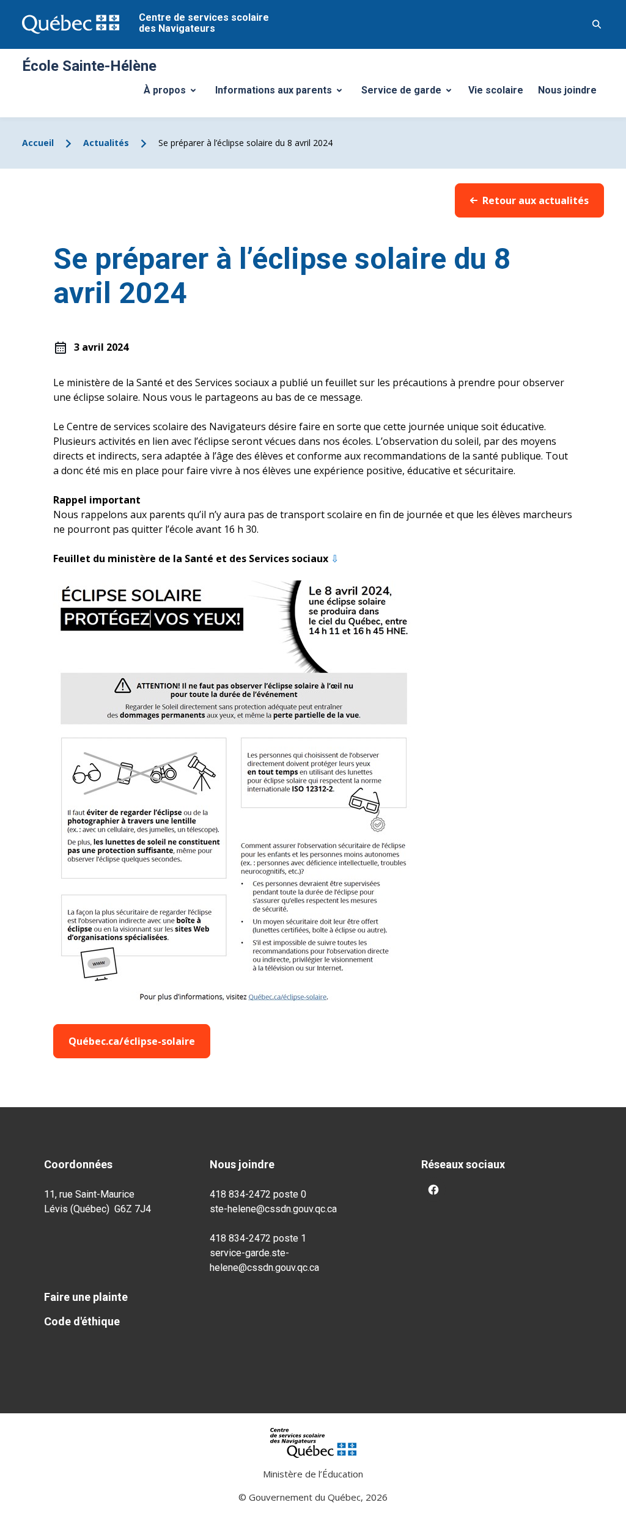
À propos (174, 93)
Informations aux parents (281, 93)
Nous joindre (567, 90)
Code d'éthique (82, 1321)
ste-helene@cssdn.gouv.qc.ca (273, 1209)
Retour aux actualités (535, 200)
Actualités (106, 142)
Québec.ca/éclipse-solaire (131, 1041)
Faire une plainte (86, 1296)
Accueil (38, 142)
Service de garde (411, 93)
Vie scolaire (495, 90)
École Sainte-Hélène (89, 66)
